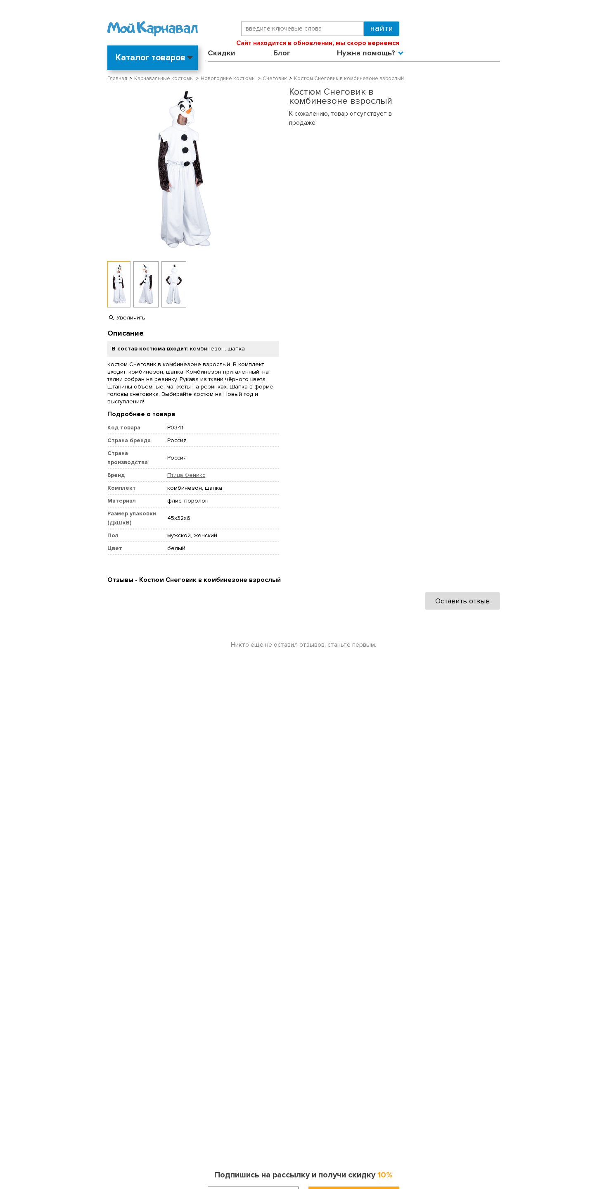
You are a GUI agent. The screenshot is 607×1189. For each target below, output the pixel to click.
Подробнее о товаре (141, 414)
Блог (281, 52)
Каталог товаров (150, 57)
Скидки (221, 52)
